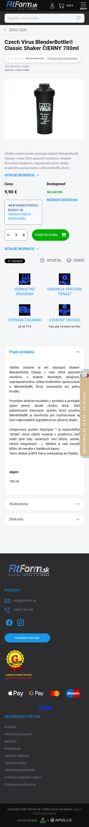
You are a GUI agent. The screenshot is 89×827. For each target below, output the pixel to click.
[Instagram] (20, 622)
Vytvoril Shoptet (27, 820)
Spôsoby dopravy (17, 755)
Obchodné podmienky (20, 770)
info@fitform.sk (25, 600)
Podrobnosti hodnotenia (62, 58)
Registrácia (13, 748)
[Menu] (83, 5)
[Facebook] (9, 622)
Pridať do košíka (46, 235)
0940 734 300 (23, 610)
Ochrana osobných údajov (23, 777)
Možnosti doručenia (62, 199)
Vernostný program (18, 734)
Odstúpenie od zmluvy (20, 784)
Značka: (17, 70)
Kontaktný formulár (27, 638)
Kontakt (10, 727)
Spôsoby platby (15, 763)
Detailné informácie (19, 175)
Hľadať (78, 18)
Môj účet (11, 741)
